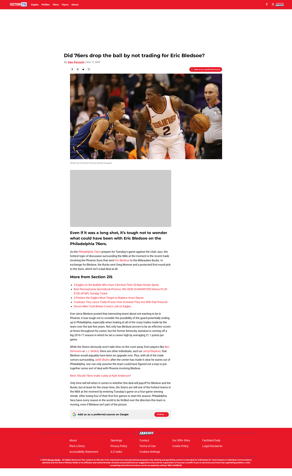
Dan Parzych (76, 62)
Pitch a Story (77, 446)
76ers (56, 4)
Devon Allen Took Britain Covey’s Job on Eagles (102, 306)
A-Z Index (116, 451)
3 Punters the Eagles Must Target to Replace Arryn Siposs (109, 297)
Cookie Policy (180, 446)
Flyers (65, 4)
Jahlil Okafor (102, 359)
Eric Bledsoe (122, 260)
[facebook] (266, 4)
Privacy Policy (119, 446)
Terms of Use (147, 446)
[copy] (89, 69)
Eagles (34, 4)
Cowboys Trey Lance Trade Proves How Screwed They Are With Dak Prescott (121, 302)
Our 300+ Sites (181, 440)
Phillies (46, 4)
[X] (273, 4)
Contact (144, 440)
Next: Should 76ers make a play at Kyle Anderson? (100, 375)
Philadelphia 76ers (89, 251)
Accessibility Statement (83, 451)
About (74, 4)
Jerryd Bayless (152, 351)
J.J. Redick (92, 351)
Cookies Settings (149, 451)
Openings (116, 440)
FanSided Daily (211, 440)
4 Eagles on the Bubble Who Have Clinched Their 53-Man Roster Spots (116, 284)
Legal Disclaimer (212, 446)
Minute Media (53, 460)
